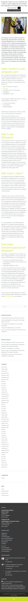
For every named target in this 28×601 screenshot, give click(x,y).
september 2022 (5, 425)
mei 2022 (3, 433)
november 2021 (5, 446)
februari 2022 (4, 440)
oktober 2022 (4, 423)
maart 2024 (4, 390)
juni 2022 (3, 431)
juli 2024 (3, 381)
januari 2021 (4, 467)
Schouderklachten (5, 536)
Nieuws (3, 478)
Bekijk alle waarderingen (7, 588)
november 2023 (5, 396)
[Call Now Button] (14, 599)
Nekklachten (4, 535)
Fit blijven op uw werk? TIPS (17, 342)
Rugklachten (4, 533)
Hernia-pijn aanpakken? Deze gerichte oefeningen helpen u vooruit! (12, 320)
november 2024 (5, 375)
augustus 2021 (4, 452)
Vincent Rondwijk (5, 342)
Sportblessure (4, 542)
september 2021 (5, 450)
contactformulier (9, 296)
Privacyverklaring (5, 551)
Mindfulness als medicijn (13, 348)
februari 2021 (4, 465)
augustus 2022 (4, 427)
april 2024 (3, 387)
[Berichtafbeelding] (2, 558)
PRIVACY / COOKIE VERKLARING (14, 10)
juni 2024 (3, 383)
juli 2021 (3, 454)
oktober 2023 (4, 398)
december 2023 (5, 394)
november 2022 (5, 421)
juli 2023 (3, 404)
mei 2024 (3, 385)
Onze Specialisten (5, 547)
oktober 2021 (4, 448)
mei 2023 (3, 408)
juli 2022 (3, 429)
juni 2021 (3, 456)
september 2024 (5, 377)
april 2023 (3, 410)
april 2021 (3, 460)
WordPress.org (4, 495)
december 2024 (5, 373)
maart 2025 (4, 367)
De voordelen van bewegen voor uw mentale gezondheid (11, 324)
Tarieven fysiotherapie (6, 549)
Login (2, 489)
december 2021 (5, 444)
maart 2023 (4, 413)
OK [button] (19, 7)
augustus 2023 (4, 402)
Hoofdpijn (5, 88)
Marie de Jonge (4, 344)
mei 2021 (3, 458)
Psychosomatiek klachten (7, 538)
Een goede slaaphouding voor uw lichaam (11, 327)
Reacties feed (4, 493)
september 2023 (5, 400)
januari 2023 (4, 417)
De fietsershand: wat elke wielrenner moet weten (12, 318)
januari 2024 (4, 392)
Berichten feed (4, 491)
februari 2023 (4, 415)
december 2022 (5, 419)
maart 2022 (4, 438)
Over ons (3, 546)
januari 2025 (4, 371)
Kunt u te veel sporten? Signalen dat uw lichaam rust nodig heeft (13, 330)
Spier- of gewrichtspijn (6, 540)
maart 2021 (4, 463)
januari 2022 (4, 442)
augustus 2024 (4, 379)
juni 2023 (3, 406)
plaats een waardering (19, 588)
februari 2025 (4, 369)
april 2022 (3, 435)
